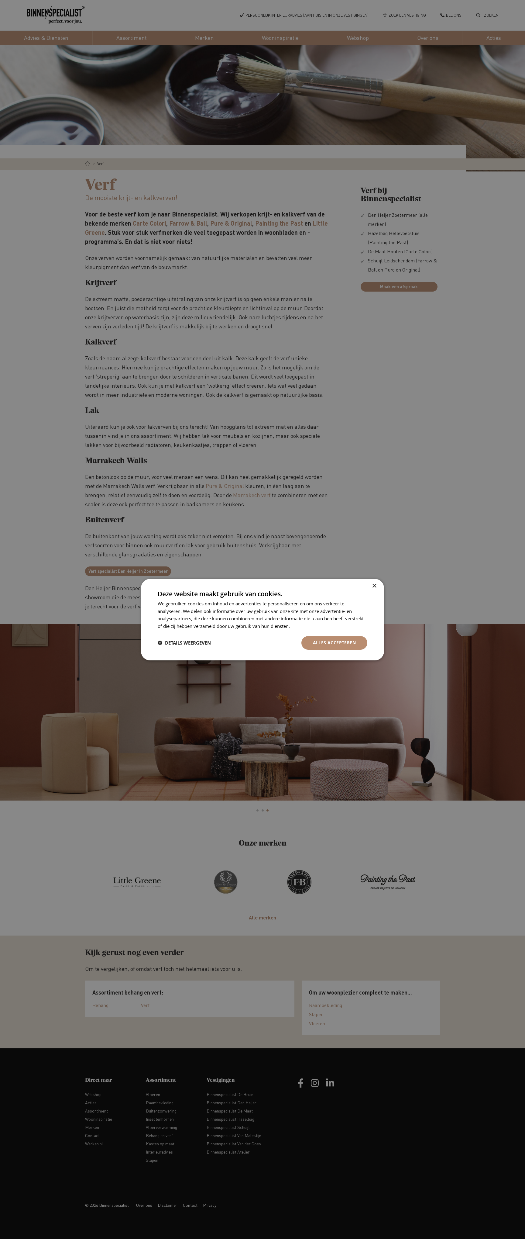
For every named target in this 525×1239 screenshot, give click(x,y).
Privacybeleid (305, 626)
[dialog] (262, 619)
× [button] (374, 585)
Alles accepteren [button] (334, 642)
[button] (184, 642)
